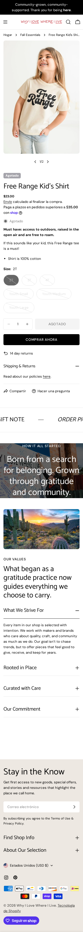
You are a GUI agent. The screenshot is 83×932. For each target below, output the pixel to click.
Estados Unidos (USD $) (29, 865)
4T (50, 282)
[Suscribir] (74, 807)
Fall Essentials (30, 35)
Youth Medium (56, 295)
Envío (7, 201)
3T (32, 282)
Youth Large (21, 309)
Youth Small (21, 295)
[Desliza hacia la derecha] (47, 161)
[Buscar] (68, 22)
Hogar (7, 35)
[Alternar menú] (5, 22)
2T (14, 282)
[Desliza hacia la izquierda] (35, 161)
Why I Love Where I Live (36, 905)
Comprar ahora (41, 339)
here (46, 376)
